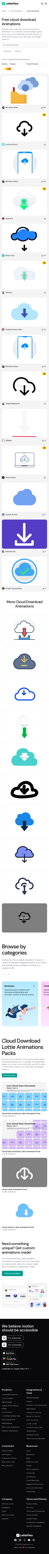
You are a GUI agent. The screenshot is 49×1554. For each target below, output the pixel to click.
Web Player (31, 1409)
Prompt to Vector (33, 1412)
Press (4, 1511)
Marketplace (7, 1423)
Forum (29, 1465)
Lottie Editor (7, 1412)
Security (29, 1507)
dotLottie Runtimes (34, 1488)
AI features (30, 1491)
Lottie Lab (30, 1473)
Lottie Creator (8, 1398)
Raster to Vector (33, 1416)
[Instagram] (20, 1540)
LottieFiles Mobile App (11, 1416)
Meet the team (8, 1515)
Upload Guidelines (33, 1526)
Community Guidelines (35, 1522)
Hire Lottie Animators (11, 1427)
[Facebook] (15, 1540)
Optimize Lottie (32, 1435)
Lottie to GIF (31, 1423)
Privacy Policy (32, 1504)
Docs (28, 1451)
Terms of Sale (31, 1515)
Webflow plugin (32, 1398)
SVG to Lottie (32, 1420)
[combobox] (16, 64)
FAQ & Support (32, 1469)
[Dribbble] (33, 1540)
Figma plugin (7, 1402)
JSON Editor (31, 1431)
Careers (5, 1518)
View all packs (9, 1075)
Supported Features (34, 1484)
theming (18, 51)
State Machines (32, 1480)
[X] (24, 1540)
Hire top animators (12, 1273)
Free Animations (8, 1419)
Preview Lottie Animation (36, 1405)
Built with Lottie (8, 1462)
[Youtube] (29, 1540)
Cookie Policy (31, 1518)
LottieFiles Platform (10, 1394)
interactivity (7, 51)
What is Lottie (32, 1462)
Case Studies (7, 1451)
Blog (28, 1458)
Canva (29, 1401)
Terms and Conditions (35, 1511)
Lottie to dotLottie (34, 1427)
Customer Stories (9, 1458)
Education (30, 1454)
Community (31, 1477)
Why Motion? (7, 1465)
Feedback (6, 1507)
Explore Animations (10, 1431)
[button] (24, 45)
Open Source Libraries (35, 1438)
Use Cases (6, 1454)
